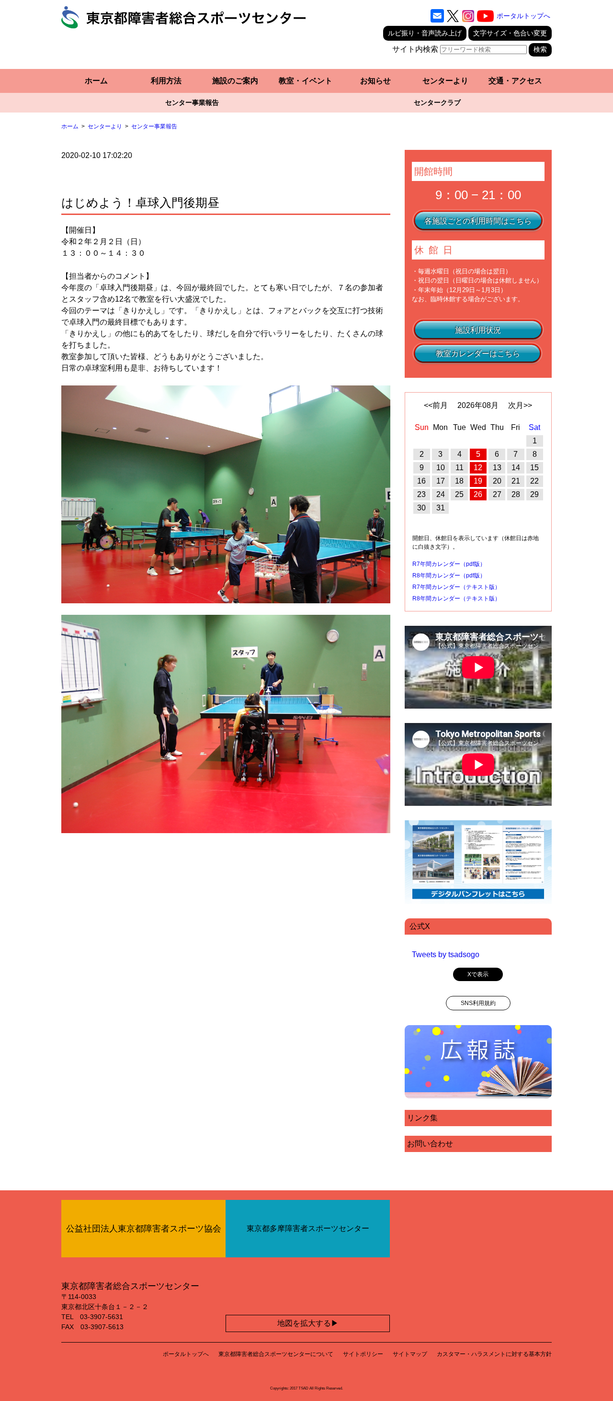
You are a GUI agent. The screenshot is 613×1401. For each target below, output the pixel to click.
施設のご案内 (235, 81)
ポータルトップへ (523, 16)
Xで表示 (477, 974)
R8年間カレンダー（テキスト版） (456, 598)
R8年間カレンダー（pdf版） (449, 575)
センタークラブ (437, 102)
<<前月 (436, 405)
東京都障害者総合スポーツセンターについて (275, 1354)
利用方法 (166, 81)
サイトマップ (410, 1354)
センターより (445, 81)
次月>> (520, 405)
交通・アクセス (515, 81)
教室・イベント (305, 81)
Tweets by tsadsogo (445, 954)
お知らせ (375, 81)
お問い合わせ (430, 1144)
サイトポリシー (363, 1354)
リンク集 (422, 1118)
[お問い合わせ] (437, 16)
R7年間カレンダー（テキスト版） (456, 587)
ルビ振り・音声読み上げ (425, 33)
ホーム (96, 81)
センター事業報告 (192, 102)
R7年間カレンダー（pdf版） (449, 564)
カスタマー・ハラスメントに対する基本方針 (494, 1354)
